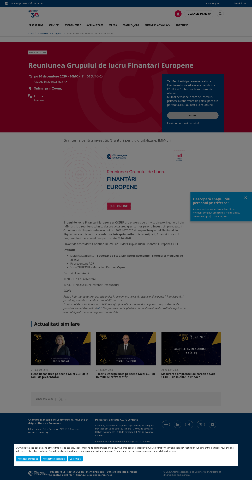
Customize (75, 458)
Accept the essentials (54, 458)
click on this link (167, 451)
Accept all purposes (28, 458)
